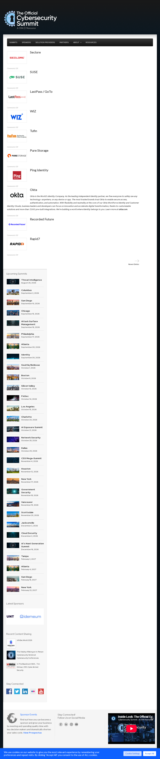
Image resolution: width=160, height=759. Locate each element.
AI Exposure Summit (32, 427)
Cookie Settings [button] (132, 753)
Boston (25, 375)
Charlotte (26, 416)
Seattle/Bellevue (30, 365)
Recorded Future (42, 219)
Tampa (24, 556)
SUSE (34, 72)
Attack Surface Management (29, 323)
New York (26, 479)
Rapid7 (35, 239)
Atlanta (25, 344)
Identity (25, 354)
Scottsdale (27, 512)
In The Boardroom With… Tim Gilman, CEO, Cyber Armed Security (28, 667)
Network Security (30, 437)
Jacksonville (27, 522)
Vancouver (27, 502)
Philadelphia (27, 334)
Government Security (28, 491)
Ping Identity (39, 170)
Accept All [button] (149, 753)
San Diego (26, 300)
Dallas (24, 448)
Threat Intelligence (31, 279)
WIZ (33, 111)
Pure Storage (39, 150)
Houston (25, 468)
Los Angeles (28, 406)
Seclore (35, 52)
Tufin (33, 131)
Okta (33, 190)
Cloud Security (29, 533)
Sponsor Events (28, 714)
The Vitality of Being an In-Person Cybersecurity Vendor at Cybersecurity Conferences (30, 655)
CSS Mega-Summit (31, 458)
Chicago (25, 310)
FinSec (25, 396)
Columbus (26, 290)
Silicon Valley (28, 385)
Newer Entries (133, 264)
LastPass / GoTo (41, 91)
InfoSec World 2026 (24, 640)
